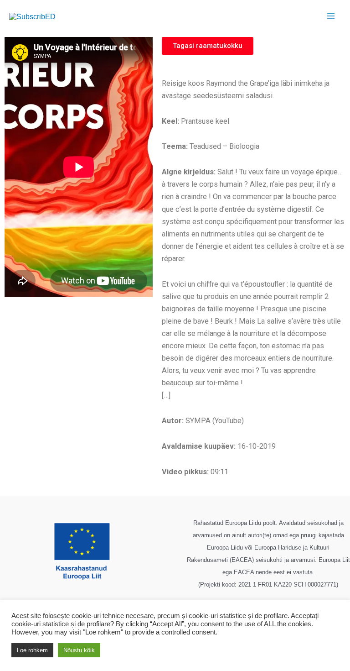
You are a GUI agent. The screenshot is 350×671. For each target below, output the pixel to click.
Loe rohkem (32, 650)
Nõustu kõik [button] (79, 650)
